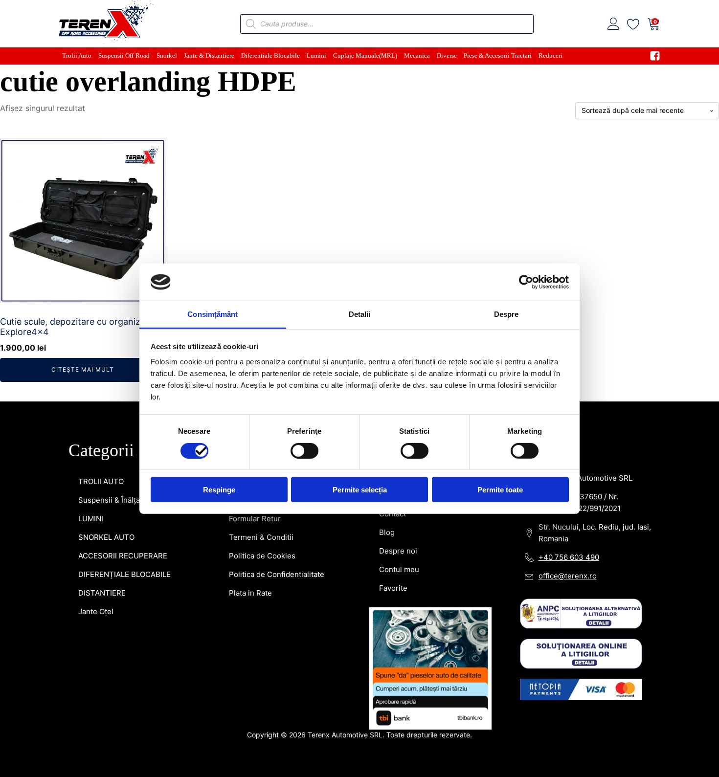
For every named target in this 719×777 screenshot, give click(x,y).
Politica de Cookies (262, 555)
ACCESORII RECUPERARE (122, 555)
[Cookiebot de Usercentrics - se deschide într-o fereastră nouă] (526, 282)
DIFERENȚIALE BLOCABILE (124, 574)
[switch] (304, 450)
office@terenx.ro (568, 575)
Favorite (393, 588)
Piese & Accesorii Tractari (498, 55)
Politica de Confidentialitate (276, 574)
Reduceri (550, 55)
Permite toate (500, 490)
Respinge (219, 490)
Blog (387, 532)
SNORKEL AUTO (106, 537)
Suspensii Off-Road (124, 55)
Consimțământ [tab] (212, 314)
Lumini (316, 55)
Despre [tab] (506, 314)
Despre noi (398, 550)
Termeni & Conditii (261, 537)
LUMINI (90, 518)
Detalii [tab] (360, 314)
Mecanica (417, 55)
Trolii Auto (76, 55)
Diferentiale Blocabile (270, 55)
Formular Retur (255, 518)
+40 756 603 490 (569, 557)
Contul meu (399, 569)
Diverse (447, 55)
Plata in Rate (250, 593)
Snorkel (167, 55)
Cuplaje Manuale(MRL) (365, 55)
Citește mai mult (82, 369)
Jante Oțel (95, 611)
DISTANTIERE (102, 593)
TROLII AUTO (101, 481)
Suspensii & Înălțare (112, 500)
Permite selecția (360, 490)
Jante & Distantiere (209, 55)
